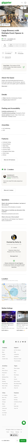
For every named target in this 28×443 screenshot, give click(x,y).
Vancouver (4, 408)
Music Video (4, 385)
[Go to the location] (9, 316)
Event (3, 375)
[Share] (21, 8)
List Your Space (17, 350)
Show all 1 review (8, 190)
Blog (3, 352)
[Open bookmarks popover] (25, 8)
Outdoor (16, 397)
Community (16, 354)
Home (15, 370)
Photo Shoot (5, 370)
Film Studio (16, 375)
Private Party (5, 383)
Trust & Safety (17, 361)
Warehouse (16, 385)
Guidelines (16, 356)
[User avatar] (25, 3)
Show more (4, 86)
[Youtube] (23, 341)
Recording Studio (17, 383)
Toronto (4, 410)
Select (3, 356)
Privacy (12, 432)
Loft (15, 404)
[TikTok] (20, 341)
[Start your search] (22, 3)
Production (4, 372)
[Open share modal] (11, 313)
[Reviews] (25, 341)
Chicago (4, 401)
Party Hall (16, 406)
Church (15, 379)
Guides (3, 354)
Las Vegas (4, 412)
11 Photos (6, 24)
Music (15, 395)
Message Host (14, 256)
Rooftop (15, 399)
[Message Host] (17, 440)
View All (4, 388)
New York (4, 397)
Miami (3, 404)
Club (15, 377)
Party (3, 368)
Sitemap (17, 432)
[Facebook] (16, 341)
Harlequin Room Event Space (7, 324)
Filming (3, 379)
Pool (15, 372)
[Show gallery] (14, 16)
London (3, 406)
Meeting (4, 381)
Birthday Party (5, 377)
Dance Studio (17, 381)
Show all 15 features (9, 160)
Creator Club (5, 358)
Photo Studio (17, 368)
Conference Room (18, 401)
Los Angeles (5, 395)
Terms (7, 432)
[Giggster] (6, 3)
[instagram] (18, 341)
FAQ (15, 352)
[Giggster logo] (3, 341)
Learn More (14, 267)
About (3, 350)
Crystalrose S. (10, 175)
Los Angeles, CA (11, 39)
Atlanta (3, 399)
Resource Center (17, 358)
